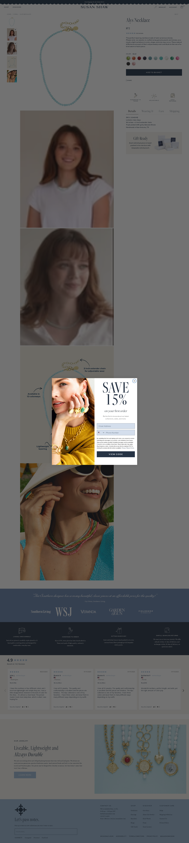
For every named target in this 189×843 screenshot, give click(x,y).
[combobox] (101, 432)
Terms (132, 448)
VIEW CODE (116, 454)
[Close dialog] (134, 381)
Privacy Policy (125, 448)
